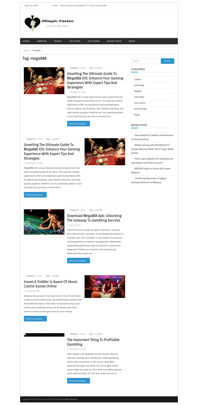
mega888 (98, 68)
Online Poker (114, 41)
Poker (131, 41)
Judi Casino (94, 41)
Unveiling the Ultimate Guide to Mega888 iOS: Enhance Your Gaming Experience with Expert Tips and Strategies (95, 80)
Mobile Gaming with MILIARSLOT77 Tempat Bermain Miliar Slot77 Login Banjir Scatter (152, 149)
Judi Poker (74, 41)
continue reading (77, 123)
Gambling (42, 41)
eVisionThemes (71, 399)
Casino (25, 41)
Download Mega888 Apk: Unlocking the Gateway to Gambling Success (94, 218)
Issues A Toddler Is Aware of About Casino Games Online (50, 283)
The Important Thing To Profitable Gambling (93, 342)
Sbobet (58, 41)
